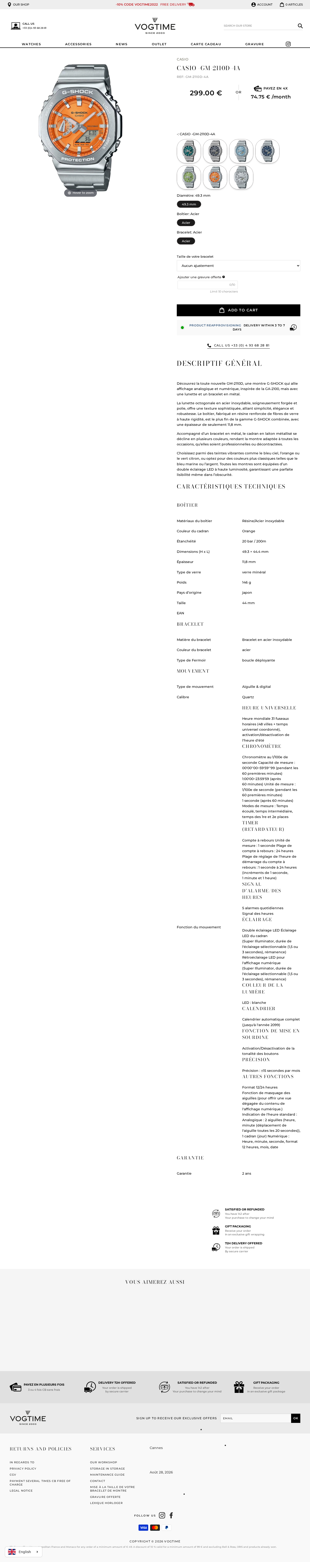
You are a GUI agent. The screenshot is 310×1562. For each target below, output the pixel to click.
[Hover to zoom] (80, 127)
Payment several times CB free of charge (40, 1482)
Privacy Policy (23, 1468)
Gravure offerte (105, 1497)
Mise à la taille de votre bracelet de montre (112, 1488)
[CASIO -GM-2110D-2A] (241, 151)
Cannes (156, 1448)
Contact (97, 1481)
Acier (186, 222)
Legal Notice (21, 1490)
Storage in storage (107, 1468)
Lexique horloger (106, 1503)
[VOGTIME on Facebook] (171, 1515)
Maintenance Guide (107, 1474)
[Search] (300, 26)
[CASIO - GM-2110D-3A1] (189, 151)
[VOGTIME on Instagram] (162, 1515)
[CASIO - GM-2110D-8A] (215, 151)
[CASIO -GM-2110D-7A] (241, 177)
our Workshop (103, 1462)
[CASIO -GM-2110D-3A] (189, 177)
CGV (13, 1474)
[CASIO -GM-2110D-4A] (215, 177)
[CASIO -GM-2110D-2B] (267, 151)
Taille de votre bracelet (195, 256)
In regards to (22, 1462)
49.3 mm (189, 203)
